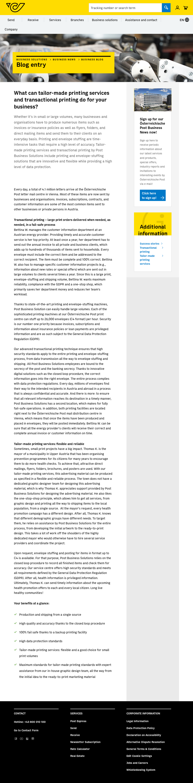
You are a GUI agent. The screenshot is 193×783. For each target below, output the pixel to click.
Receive (33, 19)
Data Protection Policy (140, 728)
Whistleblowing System (140, 769)
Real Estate (77, 755)
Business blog (92, 59)
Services (55, 19)
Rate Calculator (80, 748)
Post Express (78, 721)
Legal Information (137, 721)
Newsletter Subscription (85, 742)
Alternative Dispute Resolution (145, 742)
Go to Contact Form (26, 730)
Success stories (149, 243)
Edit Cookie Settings (139, 755)
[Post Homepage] (15, 7)
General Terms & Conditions (143, 748)
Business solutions (105, 19)
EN (182, 19)
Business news (64, 59)
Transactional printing (148, 249)
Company (11, 29)
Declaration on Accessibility (143, 735)
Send (11, 19)
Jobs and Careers (137, 762)
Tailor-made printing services (147, 259)
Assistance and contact (141, 19)
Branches (77, 19)
